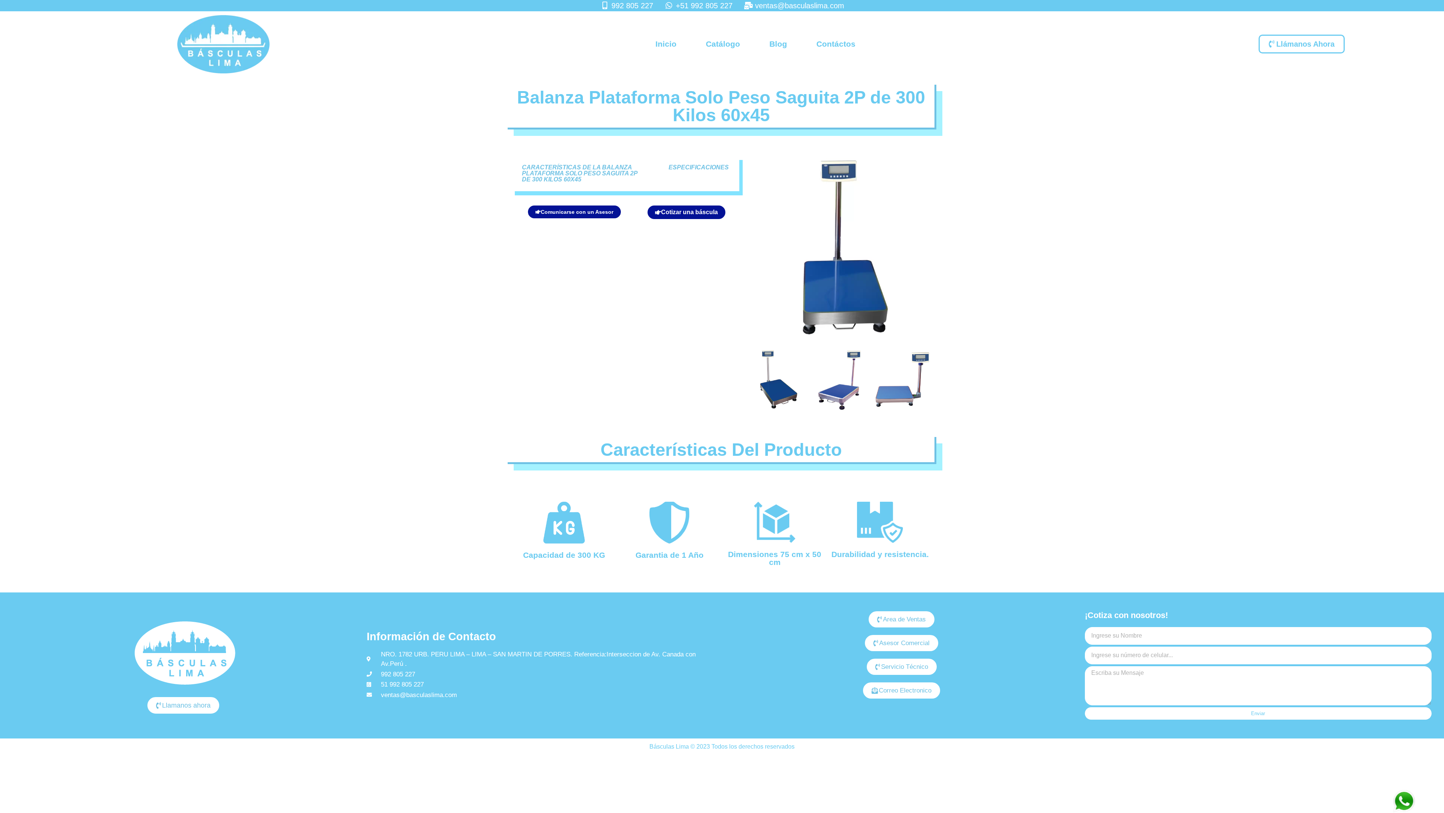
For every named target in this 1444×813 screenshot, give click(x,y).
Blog (778, 44)
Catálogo (723, 44)
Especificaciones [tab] (699, 167)
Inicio (665, 44)
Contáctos (835, 44)
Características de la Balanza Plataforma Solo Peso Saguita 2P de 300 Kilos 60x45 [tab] (580, 173)
